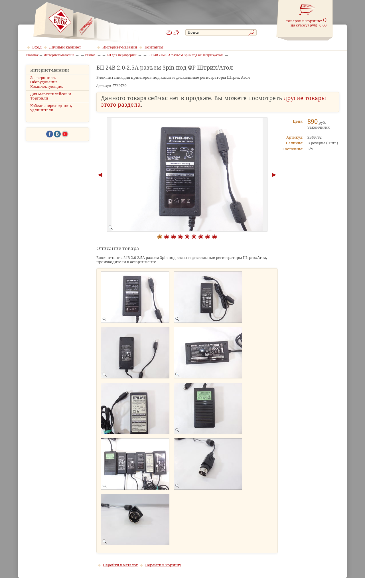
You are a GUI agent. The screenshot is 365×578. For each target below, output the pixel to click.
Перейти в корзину (163, 565)
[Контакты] (176, 33)
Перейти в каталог (120, 565)
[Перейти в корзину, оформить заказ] (307, 10)
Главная (32, 55)
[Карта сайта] (168, 33)
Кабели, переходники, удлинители (51, 108)
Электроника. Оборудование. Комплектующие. (46, 82)
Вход (37, 47)
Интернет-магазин (119, 47)
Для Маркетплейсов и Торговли (50, 96)
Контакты (154, 47)
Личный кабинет (65, 47)
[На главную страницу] (86, 22)
